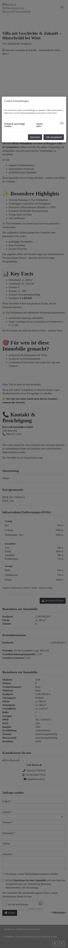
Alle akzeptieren (54, 137)
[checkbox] (62, 123)
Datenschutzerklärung (28, 113)
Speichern (35, 137)
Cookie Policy (51, 113)
